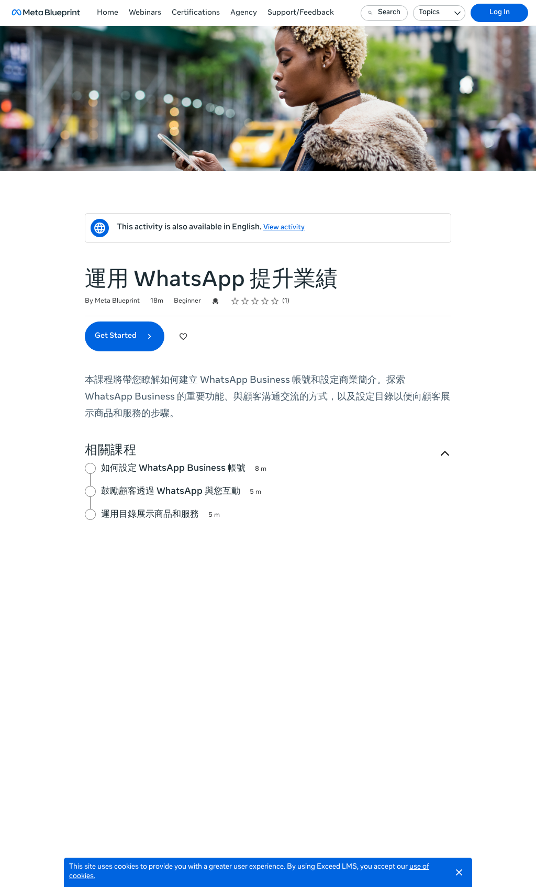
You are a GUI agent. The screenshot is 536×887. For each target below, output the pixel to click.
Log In (499, 12)
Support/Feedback (300, 13)
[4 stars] (265, 301)
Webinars (145, 13)
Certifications (196, 13)
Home (107, 13)
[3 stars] (255, 301)
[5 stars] (275, 301)
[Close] (459, 872)
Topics (429, 12)
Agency (243, 13)
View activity (284, 228)
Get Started (116, 336)
